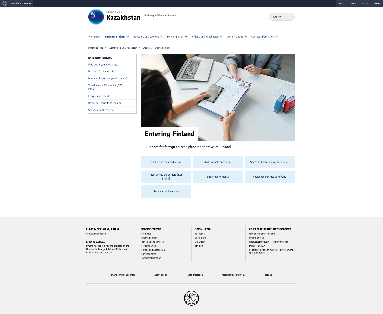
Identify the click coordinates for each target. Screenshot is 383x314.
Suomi (341, 3)
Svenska (365, 3)
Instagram (200, 237)
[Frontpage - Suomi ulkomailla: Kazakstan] (96, 16)
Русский (352, 3)
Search (290, 16)
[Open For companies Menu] (186, 37)
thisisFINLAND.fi (257, 245)
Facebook (200, 233)
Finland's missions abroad (122, 274)
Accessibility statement (233, 274)
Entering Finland (100, 57)
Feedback (268, 274)
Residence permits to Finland (104, 103)
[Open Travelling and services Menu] (161, 37)
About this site (161, 274)
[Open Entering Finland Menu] (128, 37)
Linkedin (199, 245)
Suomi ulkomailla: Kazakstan (122, 47)
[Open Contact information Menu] (276, 37)
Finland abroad (95, 47)
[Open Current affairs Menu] (246, 37)
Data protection (195, 274)
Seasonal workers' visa (101, 110)
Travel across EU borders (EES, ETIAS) (105, 87)
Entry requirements (99, 96)
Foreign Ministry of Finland (262, 233)
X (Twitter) (200, 241)
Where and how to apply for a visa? (107, 78)
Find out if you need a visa (103, 64)
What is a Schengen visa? (102, 71)
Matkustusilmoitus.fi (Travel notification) (269, 241)
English (146, 47)
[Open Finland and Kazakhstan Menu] (221, 37)
